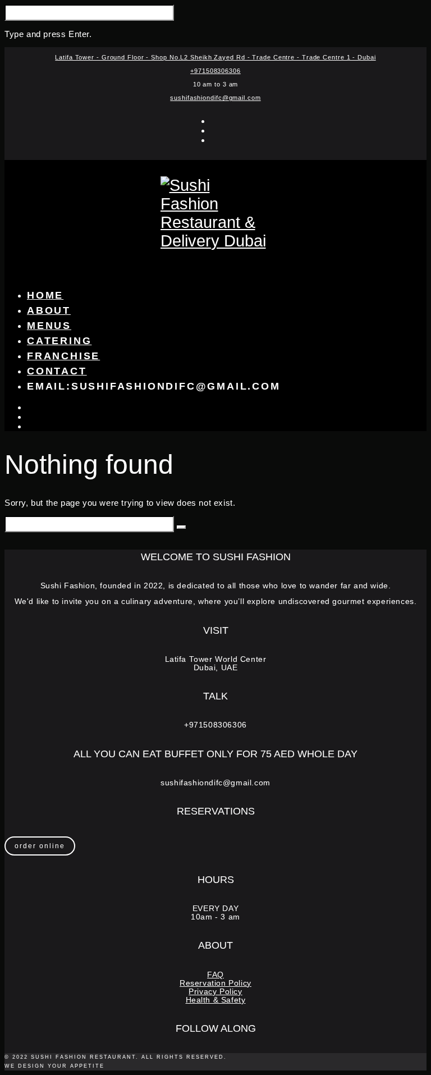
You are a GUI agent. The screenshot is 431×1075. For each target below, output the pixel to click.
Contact (57, 371)
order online (40, 846)
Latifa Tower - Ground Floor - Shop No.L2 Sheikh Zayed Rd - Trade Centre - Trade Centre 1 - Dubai (215, 57)
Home (45, 295)
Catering (59, 340)
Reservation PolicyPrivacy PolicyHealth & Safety (215, 991)
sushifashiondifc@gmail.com (215, 97)
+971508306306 (215, 70)
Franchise (63, 356)
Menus (49, 325)
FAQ (215, 975)
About (49, 310)
